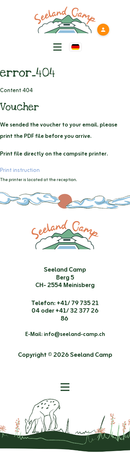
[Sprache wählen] (75, 47)
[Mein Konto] (103, 30)
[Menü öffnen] (65, 387)
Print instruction (20, 170)
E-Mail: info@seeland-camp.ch (65, 334)
